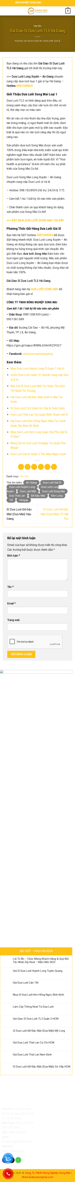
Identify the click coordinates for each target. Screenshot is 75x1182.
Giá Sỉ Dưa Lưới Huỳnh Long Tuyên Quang (37, 970)
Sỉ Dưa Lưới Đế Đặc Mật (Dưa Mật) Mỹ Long (39, 1030)
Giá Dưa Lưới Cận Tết (25, 982)
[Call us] (18, 1160)
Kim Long (57, 495)
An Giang (31, 482)
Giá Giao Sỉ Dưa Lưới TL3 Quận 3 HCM (35, 1018)
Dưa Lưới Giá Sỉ (51, 41)
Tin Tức (38, 26)
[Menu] (7, 10)
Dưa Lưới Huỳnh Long (22, 487)
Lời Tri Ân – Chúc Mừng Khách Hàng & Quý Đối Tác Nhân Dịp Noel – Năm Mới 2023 (41, 960)
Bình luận (13, 555)
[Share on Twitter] (34, 467)
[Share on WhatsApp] (21, 467)
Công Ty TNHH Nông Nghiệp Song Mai (47, 1173)
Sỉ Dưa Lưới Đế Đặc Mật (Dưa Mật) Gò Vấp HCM (41, 1066)
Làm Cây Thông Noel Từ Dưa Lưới (33, 1006)
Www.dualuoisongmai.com (37, 1177)
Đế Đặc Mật (38, 495)
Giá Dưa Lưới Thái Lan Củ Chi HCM (33, 1042)
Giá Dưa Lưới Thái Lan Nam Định (32, 1054)
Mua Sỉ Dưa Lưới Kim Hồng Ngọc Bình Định (38, 994)
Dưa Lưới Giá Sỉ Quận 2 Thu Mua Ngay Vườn (38, 454)
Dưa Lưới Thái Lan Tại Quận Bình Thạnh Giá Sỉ (39, 414)
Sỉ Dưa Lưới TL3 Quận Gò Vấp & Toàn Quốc (37, 408)
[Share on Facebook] (28, 467)
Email (11, 603)
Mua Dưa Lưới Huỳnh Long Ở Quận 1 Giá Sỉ (37, 368)
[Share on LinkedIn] (54, 467)
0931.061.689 (10, 1127)
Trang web (13, 620)
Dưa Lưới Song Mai (53, 491)
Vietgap (23, 500)
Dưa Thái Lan (17, 495)
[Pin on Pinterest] (47, 467)
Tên (10, 587)
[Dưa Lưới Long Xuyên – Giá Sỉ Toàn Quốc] (37, 10)
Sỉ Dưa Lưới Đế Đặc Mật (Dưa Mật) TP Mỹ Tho (54, 514)
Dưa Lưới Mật (28, 491)
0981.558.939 (24, 1123)
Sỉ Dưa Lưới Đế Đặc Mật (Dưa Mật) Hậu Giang (19, 514)
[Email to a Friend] (41, 467)
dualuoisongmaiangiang (38, 354)
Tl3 (11, 500)
